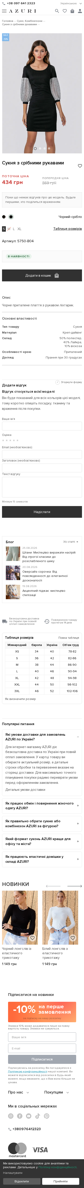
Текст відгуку (11, 474)
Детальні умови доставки (25, 790)
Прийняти (61, 1181)
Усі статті (70, 542)
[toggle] (71, 3)
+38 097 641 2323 (21, 3)
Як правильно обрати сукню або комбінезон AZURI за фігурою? (32, 823)
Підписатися (42, 1059)
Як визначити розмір (20, 699)
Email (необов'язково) (17, 447)
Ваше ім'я (8, 419)
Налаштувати (12, 1173)
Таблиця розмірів (67, 229)
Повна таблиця (68, 638)
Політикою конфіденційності (27, 1071)
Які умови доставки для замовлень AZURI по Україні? (35, 737)
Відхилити (22, 1181)
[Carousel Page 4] (49, 148)
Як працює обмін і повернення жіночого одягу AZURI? (39, 806)
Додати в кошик (38, 275)
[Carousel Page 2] (40, 148)
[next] (74, 886)
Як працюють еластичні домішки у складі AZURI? (34, 859)
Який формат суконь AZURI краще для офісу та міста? (38, 841)
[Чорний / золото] (4, 217)
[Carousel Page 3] (44, 148)
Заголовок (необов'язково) (21, 460)
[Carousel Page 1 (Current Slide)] (35, 148)
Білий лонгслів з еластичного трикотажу (55, 953)
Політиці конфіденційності (58, 1167)
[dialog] (42, 1173)
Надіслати (42, 512)
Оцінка (6, 435)
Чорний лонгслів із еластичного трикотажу (16, 953)
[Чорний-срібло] (11, 217)
